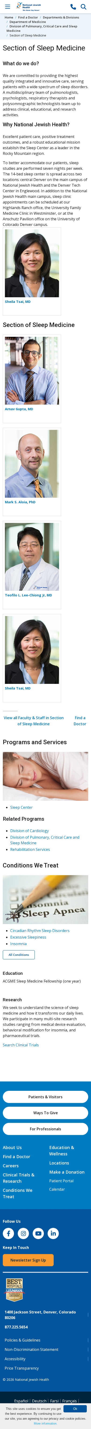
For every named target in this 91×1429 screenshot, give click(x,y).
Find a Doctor (28, 17)
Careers (11, 1165)
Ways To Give (45, 1112)
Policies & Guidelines (22, 1340)
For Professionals (45, 1129)
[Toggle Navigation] (7, 6)
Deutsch (39, 1401)
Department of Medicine (28, 22)
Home (9, 17)
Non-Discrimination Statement (31, 1349)
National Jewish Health (32, 1379)
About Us (12, 1147)
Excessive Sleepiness (28, 937)
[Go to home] (40, 6)
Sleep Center (21, 807)
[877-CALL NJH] (73, 6)
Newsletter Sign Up (28, 1260)
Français (69, 1401)
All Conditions (19, 955)
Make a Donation (66, 1172)
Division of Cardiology (29, 830)
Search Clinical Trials (21, 1045)
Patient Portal (61, 1180)
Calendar (57, 1189)
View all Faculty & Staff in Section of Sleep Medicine (34, 720)
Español (21, 1401)
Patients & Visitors (45, 1096)
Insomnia (18, 943)
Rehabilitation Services (30, 849)
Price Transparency (22, 1368)
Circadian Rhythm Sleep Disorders (40, 930)
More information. (45, 1423)
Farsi (54, 1401)
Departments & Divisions (61, 17)
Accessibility (15, 1358)
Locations (59, 1163)
